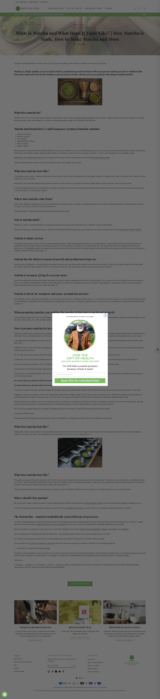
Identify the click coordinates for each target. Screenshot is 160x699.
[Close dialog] (105, 315)
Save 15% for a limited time (80, 380)
